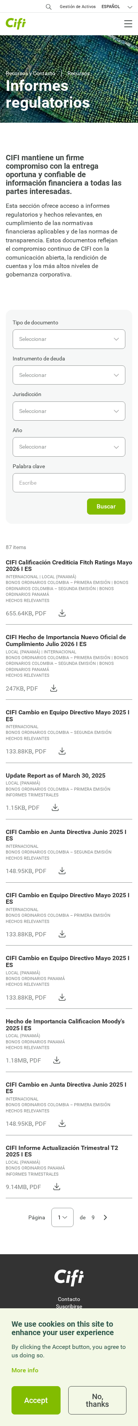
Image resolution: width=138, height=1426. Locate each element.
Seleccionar (32, 339)
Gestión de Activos (78, 6)
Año (17, 430)
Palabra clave (29, 466)
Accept (36, 1400)
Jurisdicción (27, 394)
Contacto (69, 1299)
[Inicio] (69, 1278)
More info (25, 1370)
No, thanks (97, 1400)
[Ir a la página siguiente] (105, 1216)
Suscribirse (69, 1306)
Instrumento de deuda (39, 358)
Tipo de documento (35, 322)
